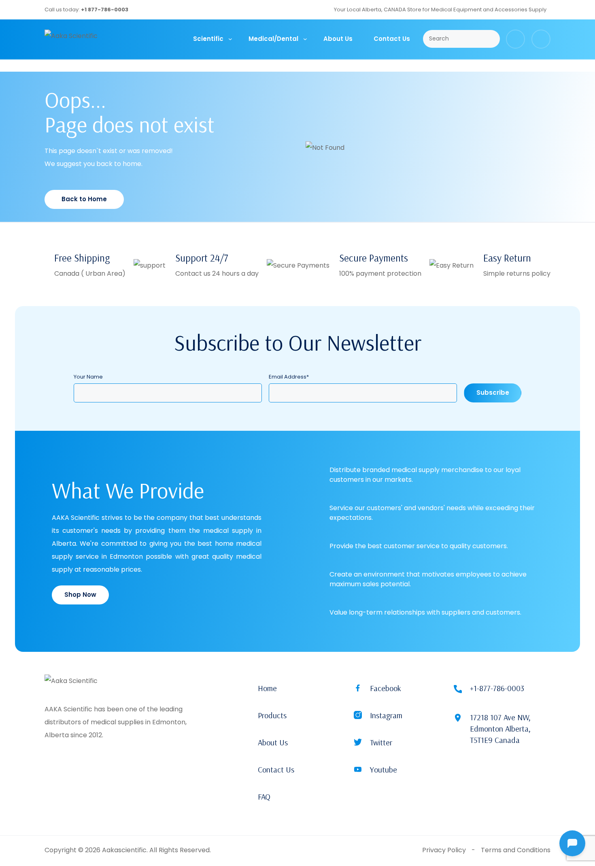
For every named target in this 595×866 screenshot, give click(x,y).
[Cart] (515, 39)
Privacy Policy (444, 850)
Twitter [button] (381, 742)
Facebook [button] (385, 688)
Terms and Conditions (515, 850)
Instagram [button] (386, 715)
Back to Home (84, 199)
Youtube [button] (383, 769)
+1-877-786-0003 (497, 688)
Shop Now (80, 594)
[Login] (540, 39)
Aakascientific (124, 850)
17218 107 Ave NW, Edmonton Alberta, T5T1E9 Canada (500, 728)
